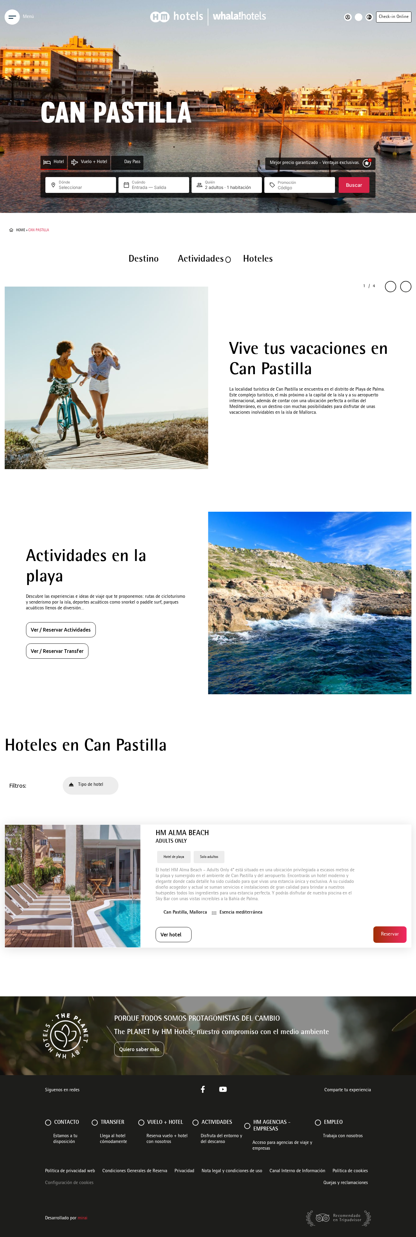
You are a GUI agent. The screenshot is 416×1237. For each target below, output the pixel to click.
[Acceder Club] (349, 17)
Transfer (112, 1122)
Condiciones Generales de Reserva (134, 1171)
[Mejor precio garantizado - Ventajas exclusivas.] (367, 163)
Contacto (66, 1122)
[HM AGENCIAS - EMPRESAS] (247, 1126)
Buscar (354, 185)
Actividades (201, 259)
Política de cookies (350, 1171)
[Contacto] (48, 1123)
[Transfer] (95, 1123)
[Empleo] (318, 1123)
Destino (144, 259)
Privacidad (184, 1171)
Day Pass (132, 162)
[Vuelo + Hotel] (74, 162)
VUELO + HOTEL (165, 1122)
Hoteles (258, 259)
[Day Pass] (117, 162)
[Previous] (390, 286)
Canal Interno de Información (297, 1171)
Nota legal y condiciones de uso (232, 1171)
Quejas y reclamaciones (345, 1183)
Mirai (82, 1218)
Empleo (333, 1122)
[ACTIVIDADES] (195, 1123)
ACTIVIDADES (217, 1122)
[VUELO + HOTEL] (141, 1123)
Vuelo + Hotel (94, 162)
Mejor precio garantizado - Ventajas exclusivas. (315, 163)
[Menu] (12, 17)
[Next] (405, 286)
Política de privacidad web (70, 1171)
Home (20, 230)
